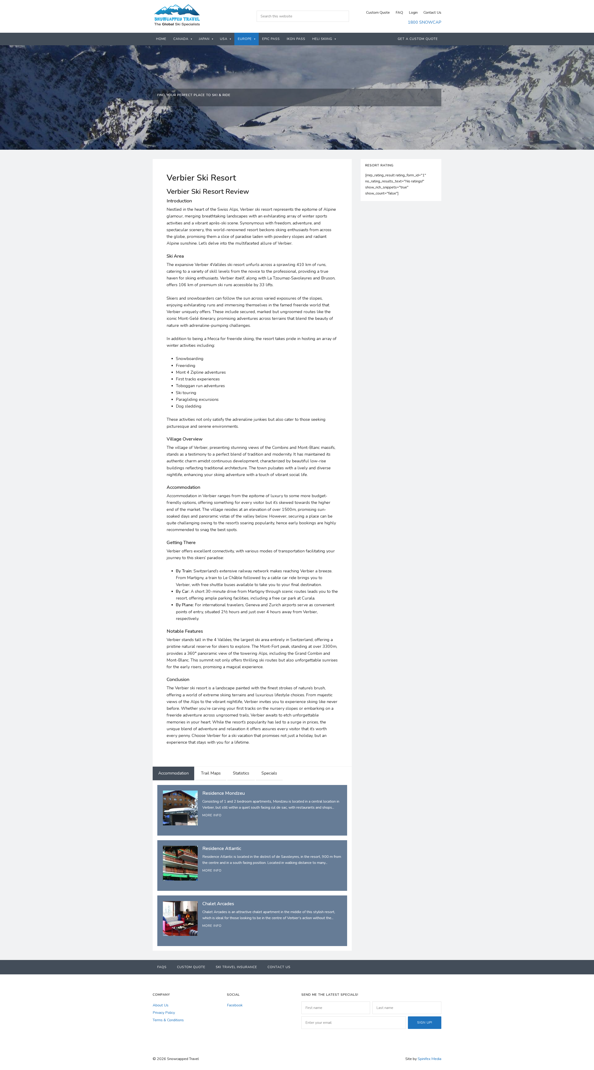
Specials (269, 773)
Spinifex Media (429, 1058)
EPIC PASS (271, 39)
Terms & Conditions (168, 1020)
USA (223, 39)
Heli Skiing (322, 39)
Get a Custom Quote (418, 39)
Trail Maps (211, 773)
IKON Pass (296, 39)
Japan (204, 39)
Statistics (241, 773)
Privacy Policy (164, 1012)
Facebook (235, 1005)
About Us (160, 1005)
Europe (245, 39)
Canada (180, 39)
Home (161, 39)
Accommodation (173, 773)
